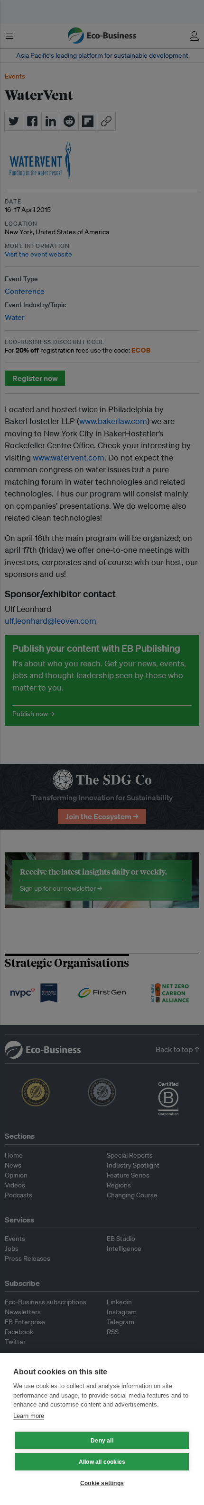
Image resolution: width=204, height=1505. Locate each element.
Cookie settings (102, 1483)
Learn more (28, 1415)
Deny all (102, 1440)
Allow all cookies (102, 1462)
